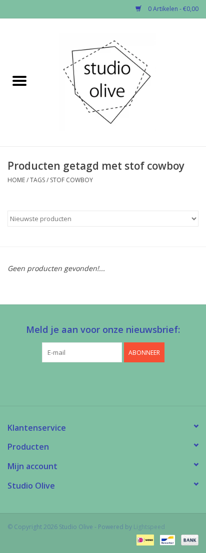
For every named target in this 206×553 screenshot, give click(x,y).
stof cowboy (71, 180)
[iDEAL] (144, 539)
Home (16, 180)
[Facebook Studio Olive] (85, 383)
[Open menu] (19, 80)
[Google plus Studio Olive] (103, 383)
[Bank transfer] (188, 539)
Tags (37, 180)
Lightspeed (149, 527)
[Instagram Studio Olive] (121, 383)
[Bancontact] (167, 539)
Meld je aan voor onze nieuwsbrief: (103, 329)
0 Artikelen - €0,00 (172, 8)
